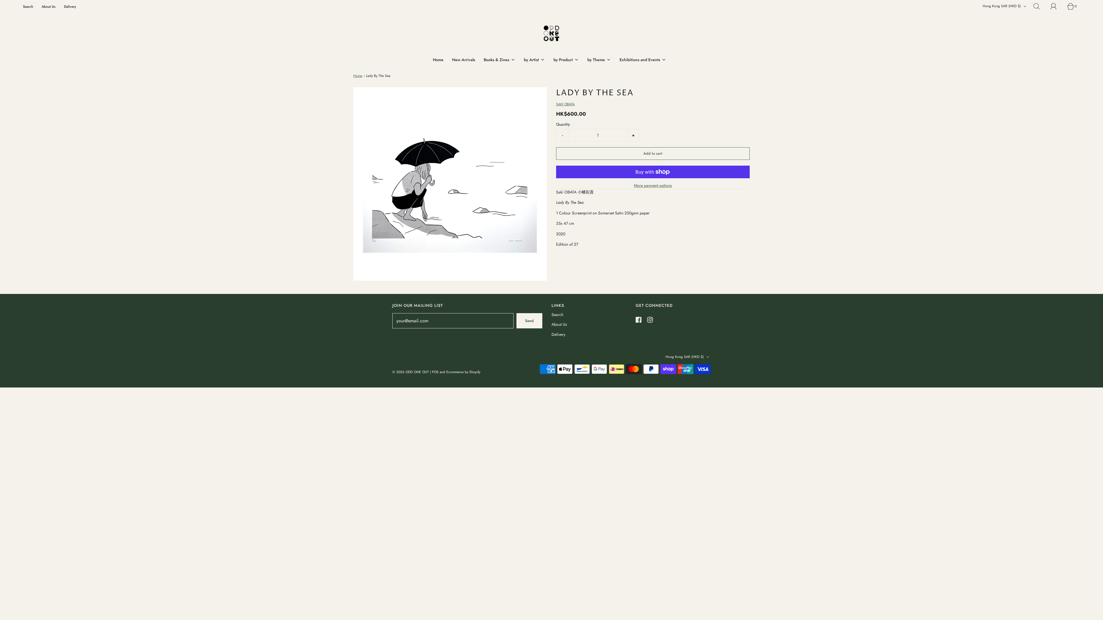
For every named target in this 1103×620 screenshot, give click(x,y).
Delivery (70, 6)
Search (28, 6)
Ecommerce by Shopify (463, 372)
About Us (48, 6)
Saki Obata (565, 104)
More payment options (653, 185)
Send (529, 320)
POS (435, 372)
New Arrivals (463, 60)
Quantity (563, 124)
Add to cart (652, 153)
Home (438, 60)
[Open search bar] (1039, 6)
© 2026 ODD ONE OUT (410, 372)
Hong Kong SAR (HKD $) (1002, 6)
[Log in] (1056, 6)
